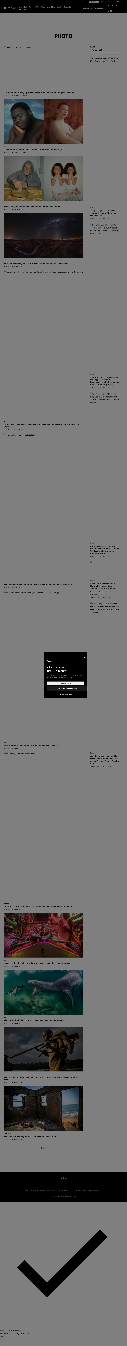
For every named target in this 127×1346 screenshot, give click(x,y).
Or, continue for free (65, 694)
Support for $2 (65, 683)
